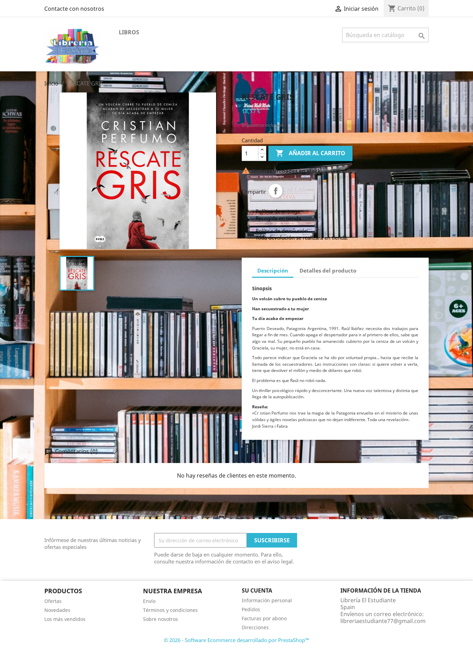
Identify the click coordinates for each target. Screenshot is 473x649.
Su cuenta (257, 590)
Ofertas (53, 601)
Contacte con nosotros (74, 8)
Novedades (57, 610)
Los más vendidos (65, 619)
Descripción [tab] (272, 270)
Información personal (267, 600)
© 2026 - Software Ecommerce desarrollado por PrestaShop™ (236, 640)
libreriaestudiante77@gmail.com (383, 621)
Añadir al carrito (310, 153)
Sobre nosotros (160, 619)
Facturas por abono (264, 618)
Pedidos (251, 609)
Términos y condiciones (170, 610)
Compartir (276, 191)
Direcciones (255, 627)
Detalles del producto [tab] (328, 270)
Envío (149, 601)
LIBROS (129, 32)
